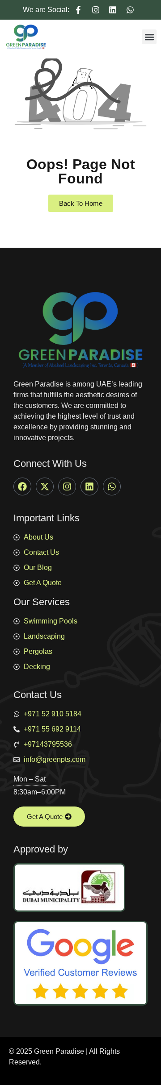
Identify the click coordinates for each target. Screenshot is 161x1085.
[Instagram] (67, 486)
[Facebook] (22, 486)
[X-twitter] (45, 486)
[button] (149, 36)
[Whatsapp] (112, 486)
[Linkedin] (89, 486)
